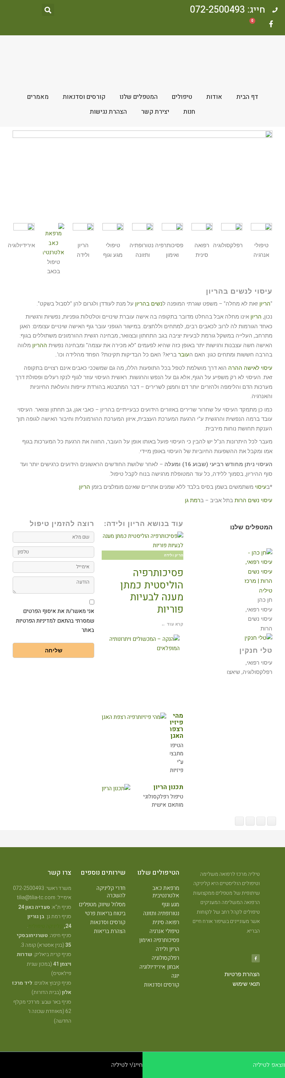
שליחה (53, 650)
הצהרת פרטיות (242, 974)
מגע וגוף (170, 904)
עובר (183, 354)
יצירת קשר (155, 111)
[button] (48, 10)
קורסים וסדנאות (84, 96)
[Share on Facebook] (271, 821)
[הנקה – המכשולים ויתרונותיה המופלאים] (141, 644)
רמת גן (192, 500)
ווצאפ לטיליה (269, 1065)
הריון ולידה (167, 949)
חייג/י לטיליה (126, 1065)
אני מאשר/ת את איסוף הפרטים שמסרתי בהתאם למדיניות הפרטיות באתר (55, 620)
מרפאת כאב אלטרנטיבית (166, 892)
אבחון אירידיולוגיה (159, 967)
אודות (214, 96)
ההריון (39, 345)
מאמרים (38, 96)
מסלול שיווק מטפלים (102, 904)
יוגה (175, 976)
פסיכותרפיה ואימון (159, 940)
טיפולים (182, 96)
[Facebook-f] (271, 23)
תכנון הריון (168, 787)
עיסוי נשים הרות (253, 500)
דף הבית (247, 96)
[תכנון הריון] (116, 789)
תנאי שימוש (246, 984)
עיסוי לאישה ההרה (250, 368)
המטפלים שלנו (138, 96)
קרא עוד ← (172, 624)
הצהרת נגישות (108, 111)
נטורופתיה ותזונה (161, 913)
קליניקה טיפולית (45, 926)
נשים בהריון (149, 303)
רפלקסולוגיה (165, 958)
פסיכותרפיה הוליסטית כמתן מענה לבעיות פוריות (151, 591)
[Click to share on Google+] (260, 821)
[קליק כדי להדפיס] (239, 821)
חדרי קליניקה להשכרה (110, 892)
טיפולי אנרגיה (164, 931)
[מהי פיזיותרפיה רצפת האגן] (134, 717)
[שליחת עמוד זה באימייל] (250, 821)
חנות (189, 111)
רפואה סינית (166, 922)
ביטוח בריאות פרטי (105, 913)
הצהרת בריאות (109, 931)
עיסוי (260, 487)
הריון (265, 303)
